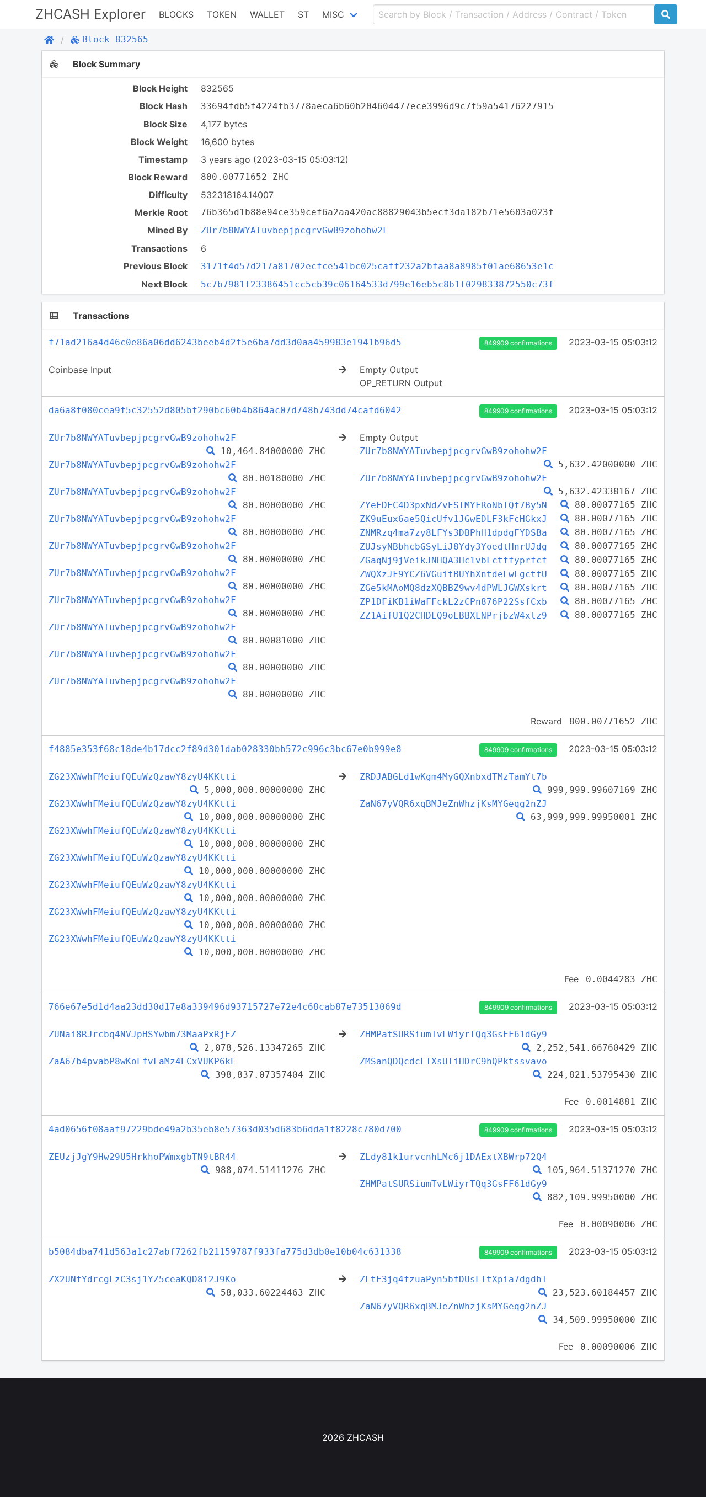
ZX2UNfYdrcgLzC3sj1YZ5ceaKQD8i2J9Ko (142, 1279)
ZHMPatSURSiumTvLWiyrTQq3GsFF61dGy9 (453, 1034)
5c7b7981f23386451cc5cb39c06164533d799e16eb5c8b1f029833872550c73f (377, 284)
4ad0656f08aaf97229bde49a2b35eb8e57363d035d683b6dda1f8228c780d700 (225, 1129)
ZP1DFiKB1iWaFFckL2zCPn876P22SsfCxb (453, 601)
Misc (333, 14)
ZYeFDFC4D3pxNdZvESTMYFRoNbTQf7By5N (453, 505)
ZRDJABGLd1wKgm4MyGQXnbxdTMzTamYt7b (453, 776)
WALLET (267, 14)
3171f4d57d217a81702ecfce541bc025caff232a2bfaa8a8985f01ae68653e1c (377, 266)
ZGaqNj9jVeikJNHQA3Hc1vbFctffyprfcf (453, 560)
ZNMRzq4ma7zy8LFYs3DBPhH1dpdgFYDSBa (453, 533)
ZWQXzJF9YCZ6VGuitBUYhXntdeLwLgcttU (453, 574)
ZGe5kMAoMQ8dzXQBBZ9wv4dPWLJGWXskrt (453, 588)
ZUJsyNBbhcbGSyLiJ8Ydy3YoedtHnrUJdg (453, 546)
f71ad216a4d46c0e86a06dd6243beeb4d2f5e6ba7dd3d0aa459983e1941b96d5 (225, 342)
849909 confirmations (518, 343)
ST (303, 14)
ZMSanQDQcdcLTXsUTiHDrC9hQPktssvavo (453, 1061)
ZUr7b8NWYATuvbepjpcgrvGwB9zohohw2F (294, 230)
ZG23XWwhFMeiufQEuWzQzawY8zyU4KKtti (142, 776)
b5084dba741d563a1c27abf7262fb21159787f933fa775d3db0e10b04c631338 (225, 1251)
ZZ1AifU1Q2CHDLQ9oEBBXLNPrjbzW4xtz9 (453, 615)
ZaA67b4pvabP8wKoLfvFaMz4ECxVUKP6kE (142, 1061)
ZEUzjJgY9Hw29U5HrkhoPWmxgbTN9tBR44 (142, 1157)
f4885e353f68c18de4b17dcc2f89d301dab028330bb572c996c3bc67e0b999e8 (225, 749)
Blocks (176, 14)
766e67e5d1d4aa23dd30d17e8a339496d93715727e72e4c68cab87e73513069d (225, 1006)
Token (222, 14)
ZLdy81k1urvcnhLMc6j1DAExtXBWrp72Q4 (453, 1157)
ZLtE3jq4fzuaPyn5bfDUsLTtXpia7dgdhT (453, 1279)
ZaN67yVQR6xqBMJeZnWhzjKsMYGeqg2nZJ (453, 803)
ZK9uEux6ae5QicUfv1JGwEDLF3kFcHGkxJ (453, 519)
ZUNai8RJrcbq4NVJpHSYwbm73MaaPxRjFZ (142, 1034)
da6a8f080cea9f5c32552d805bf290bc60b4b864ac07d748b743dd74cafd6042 (225, 410)
